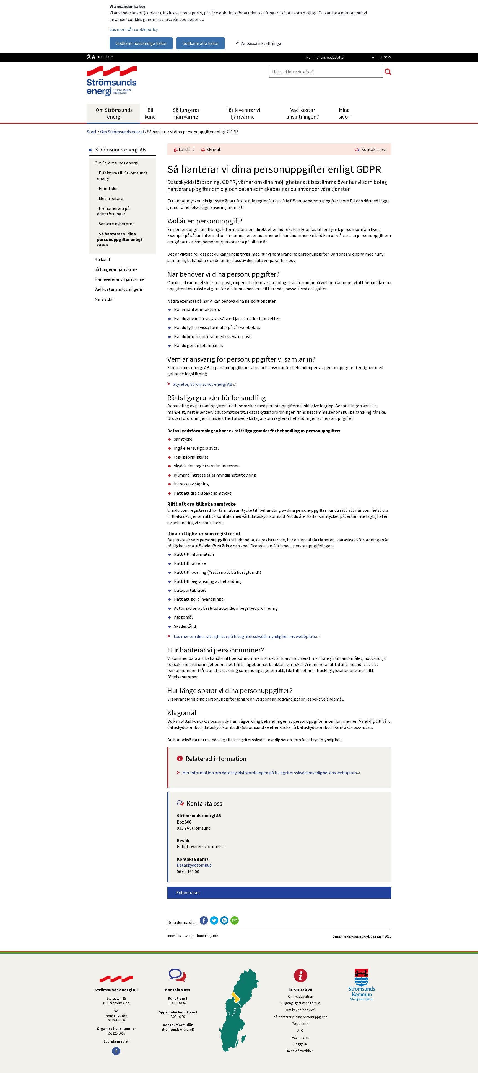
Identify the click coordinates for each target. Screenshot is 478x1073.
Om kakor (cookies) (300, 1010)
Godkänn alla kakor (200, 43)
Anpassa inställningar (262, 43)
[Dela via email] (234, 920)
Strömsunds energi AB (178, 1029)
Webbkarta (300, 1023)
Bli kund (150, 113)
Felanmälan (188, 893)
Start (92, 131)
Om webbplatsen (300, 996)
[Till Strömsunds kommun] (362, 999)
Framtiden (109, 188)
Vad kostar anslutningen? (302, 113)
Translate (105, 56)
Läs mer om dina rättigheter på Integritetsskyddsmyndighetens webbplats (246, 636)
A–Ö (300, 1030)
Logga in (300, 1044)
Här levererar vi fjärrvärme (242, 113)
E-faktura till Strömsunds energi (122, 175)
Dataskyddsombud (194, 865)
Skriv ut (213, 149)
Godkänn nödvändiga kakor (141, 43)
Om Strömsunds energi (114, 113)
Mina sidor (347, 113)
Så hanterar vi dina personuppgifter (300, 1017)
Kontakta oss (373, 149)
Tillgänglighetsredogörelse (300, 1003)
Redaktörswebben (308, 1051)
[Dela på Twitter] (214, 920)
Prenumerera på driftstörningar (113, 211)
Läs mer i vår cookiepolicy (134, 29)
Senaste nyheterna (116, 224)
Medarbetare (111, 198)
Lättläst (186, 149)
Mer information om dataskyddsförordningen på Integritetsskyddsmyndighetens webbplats (271, 772)
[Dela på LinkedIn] (224, 920)
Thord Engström (207, 935)
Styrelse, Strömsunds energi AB (204, 384)
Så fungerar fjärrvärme (186, 113)
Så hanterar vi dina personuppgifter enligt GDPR (120, 239)
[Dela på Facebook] (204, 920)
